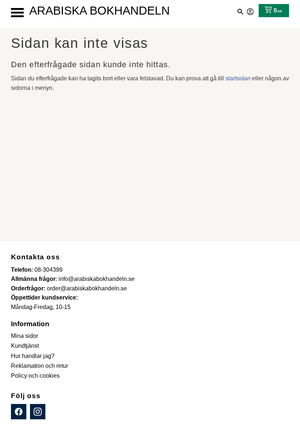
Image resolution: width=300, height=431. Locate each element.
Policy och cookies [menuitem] (35, 376)
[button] (17, 12)
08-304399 (48, 270)
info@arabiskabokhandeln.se (97, 279)
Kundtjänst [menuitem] (25, 346)
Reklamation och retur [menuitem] (39, 366)
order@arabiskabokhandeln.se (87, 288)
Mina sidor (250, 10)
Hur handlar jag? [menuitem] (33, 356)
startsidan (238, 78)
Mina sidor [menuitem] (24, 336)
